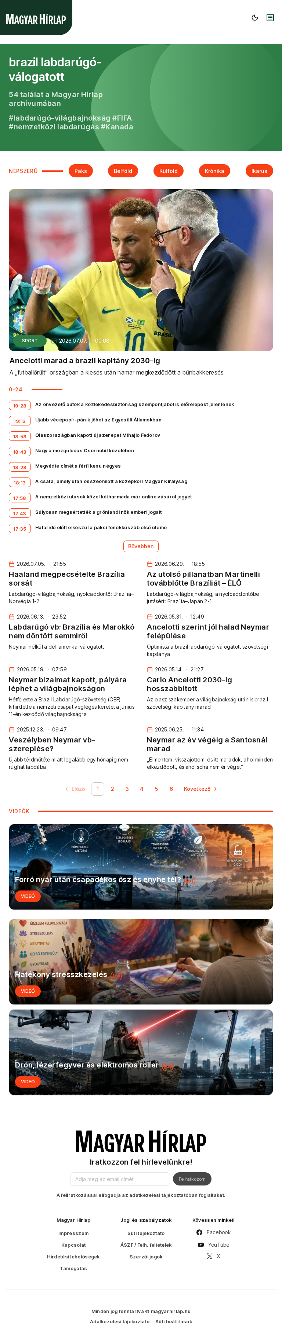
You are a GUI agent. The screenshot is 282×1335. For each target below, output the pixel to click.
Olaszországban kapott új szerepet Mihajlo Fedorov (97, 435)
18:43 (20, 452)
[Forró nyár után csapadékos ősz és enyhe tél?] (141, 867)
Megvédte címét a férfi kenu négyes (78, 466)
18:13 (20, 483)
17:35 (19, 529)
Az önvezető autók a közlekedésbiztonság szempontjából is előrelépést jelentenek (134, 404)
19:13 (20, 421)
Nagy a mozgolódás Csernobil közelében (84, 450)
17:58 (19, 498)
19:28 (20, 406)
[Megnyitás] (270, 17)
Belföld (123, 171)
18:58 (20, 436)
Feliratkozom (192, 1179)
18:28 (20, 467)
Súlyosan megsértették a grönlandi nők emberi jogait (98, 512)
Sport (30, 340)
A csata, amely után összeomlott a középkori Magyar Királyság (111, 481)
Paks (81, 171)
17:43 (19, 513)
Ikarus (259, 171)
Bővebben (141, 546)
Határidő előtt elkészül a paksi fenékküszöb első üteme (101, 527)
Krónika (214, 171)
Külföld (168, 171)
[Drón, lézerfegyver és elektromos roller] (141, 1052)
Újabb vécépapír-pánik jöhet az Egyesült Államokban (98, 420)
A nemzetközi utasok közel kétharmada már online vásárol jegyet (113, 496)
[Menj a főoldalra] (36, 19)
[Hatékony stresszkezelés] (141, 961)
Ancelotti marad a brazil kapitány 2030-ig (85, 360)
